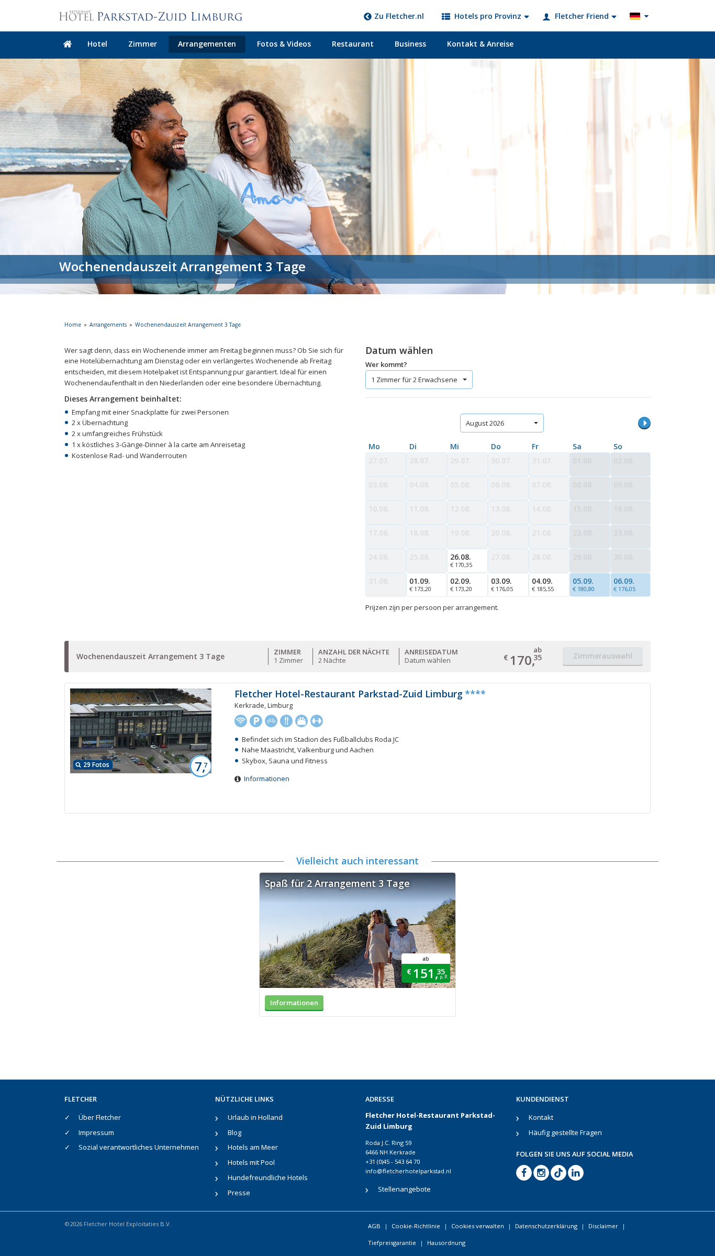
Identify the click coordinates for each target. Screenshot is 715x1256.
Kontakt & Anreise (480, 44)
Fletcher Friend (582, 16)
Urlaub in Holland (255, 1117)
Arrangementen (207, 44)
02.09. (461, 584)
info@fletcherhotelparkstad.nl (408, 1171)
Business (410, 44)
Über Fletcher (100, 1117)
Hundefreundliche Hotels (268, 1177)
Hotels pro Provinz (487, 16)
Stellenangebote (404, 1189)
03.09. (502, 584)
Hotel (97, 44)
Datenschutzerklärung (546, 1226)
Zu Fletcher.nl (399, 16)
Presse (239, 1192)
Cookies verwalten (477, 1226)
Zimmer (142, 44)
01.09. (420, 584)
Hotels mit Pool (251, 1162)
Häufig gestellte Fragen (565, 1132)
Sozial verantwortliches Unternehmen (139, 1147)
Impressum (96, 1132)
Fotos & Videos (284, 44)
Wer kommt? (386, 364)
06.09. (624, 584)
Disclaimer (603, 1226)
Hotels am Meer (253, 1147)
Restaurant (353, 44)
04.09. (543, 584)
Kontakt (541, 1117)
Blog (234, 1132)
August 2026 (485, 423)
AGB (374, 1226)
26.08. (461, 560)
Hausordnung (446, 1243)
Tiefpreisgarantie (392, 1243)
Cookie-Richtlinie (416, 1226)
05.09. (584, 584)
